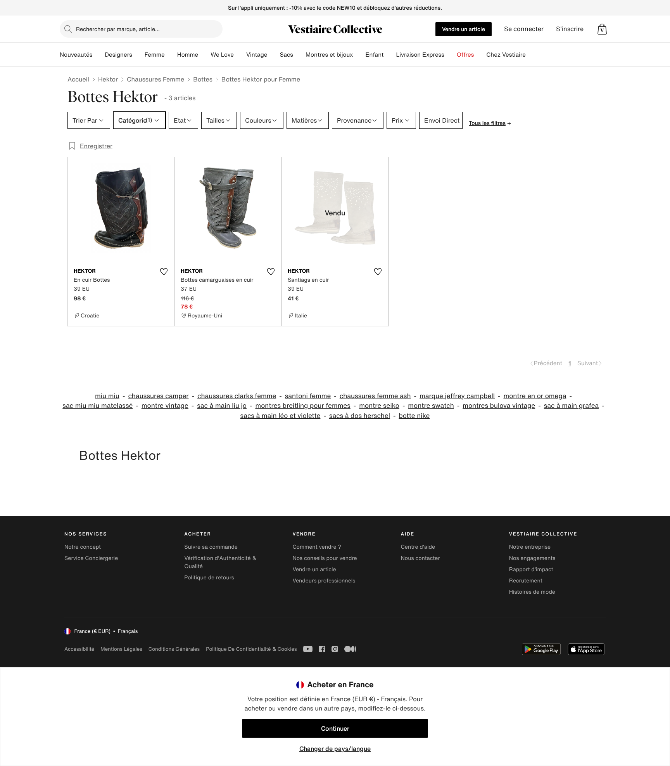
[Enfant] (390, 55)
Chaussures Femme (155, 79)
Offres (465, 54)
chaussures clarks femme (236, 396)
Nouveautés (76, 54)
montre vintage (165, 406)
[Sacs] (299, 55)
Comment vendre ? (316, 547)
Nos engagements (532, 558)
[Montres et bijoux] (359, 55)
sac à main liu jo (222, 406)
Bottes (202, 79)
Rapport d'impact (531, 569)
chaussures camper (158, 396)
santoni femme (308, 396)
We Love (222, 54)
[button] (602, 29)
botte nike (414, 416)
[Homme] (204, 55)
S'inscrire (570, 29)
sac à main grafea (571, 406)
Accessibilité (79, 649)
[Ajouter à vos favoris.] (163, 271)
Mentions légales (121, 649)
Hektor (108, 79)
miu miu (107, 396)
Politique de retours (209, 578)
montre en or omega (534, 396)
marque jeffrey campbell (457, 396)
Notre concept (82, 547)
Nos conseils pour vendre (324, 558)
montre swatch (431, 406)
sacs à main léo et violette (280, 416)
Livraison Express (420, 54)
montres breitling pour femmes (302, 406)
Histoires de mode (532, 592)
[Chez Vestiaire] (532, 55)
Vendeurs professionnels (323, 581)
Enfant (375, 54)
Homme (188, 54)
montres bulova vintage (499, 406)
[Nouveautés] (98, 55)
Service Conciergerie (91, 558)
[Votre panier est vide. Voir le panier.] (602, 29)
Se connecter (524, 29)
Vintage (256, 54)
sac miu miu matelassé (97, 406)
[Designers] (138, 55)
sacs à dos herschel (359, 416)
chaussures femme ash (375, 396)
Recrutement (525, 581)
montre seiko (379, 406)
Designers (118, 54)
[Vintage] (273, 55)
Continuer (335, 728)
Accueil (78, 79)
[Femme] (171, 55)
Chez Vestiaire (506, 54)
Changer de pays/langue (335, 748)
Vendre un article (463, 29)
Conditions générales (174, 649)
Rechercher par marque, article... (118, 29)
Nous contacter (420, 558)
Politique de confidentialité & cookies (251, 649)
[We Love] (240, 55)
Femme (155, 54)
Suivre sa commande (211, 547)
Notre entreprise (530, 547)
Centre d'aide (418, 547)
